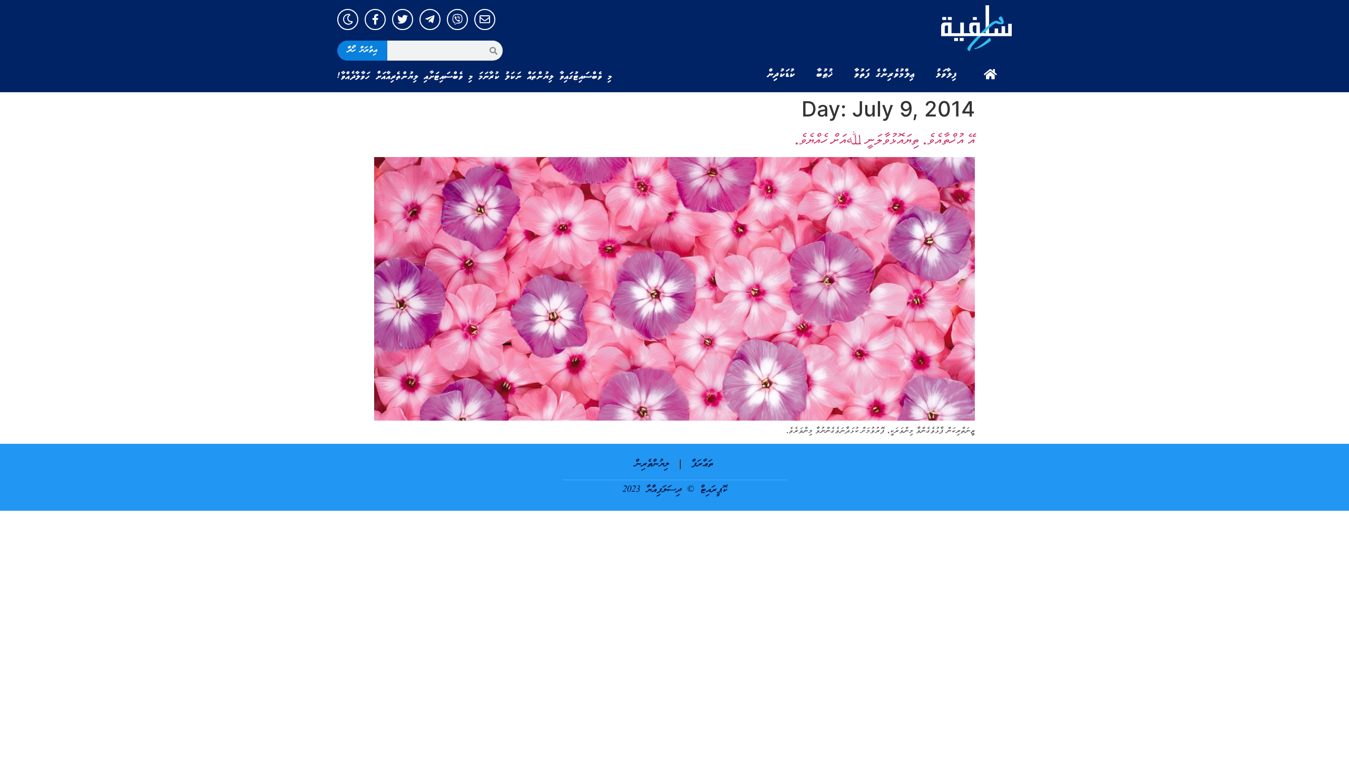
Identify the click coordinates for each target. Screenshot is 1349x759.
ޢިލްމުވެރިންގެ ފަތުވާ (884, 74)
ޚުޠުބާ (824, 74)
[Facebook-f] (375, 19)
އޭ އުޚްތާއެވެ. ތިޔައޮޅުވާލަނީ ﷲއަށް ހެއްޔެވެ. (885, 139)
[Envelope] (484, 19)
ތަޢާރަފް (702, 464)
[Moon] (347, 19)
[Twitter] (402, 19)
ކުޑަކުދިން (781, 74)
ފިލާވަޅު (946, 74)
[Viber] (457, 19)
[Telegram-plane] (430, 19)
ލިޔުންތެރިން (652, 464)
